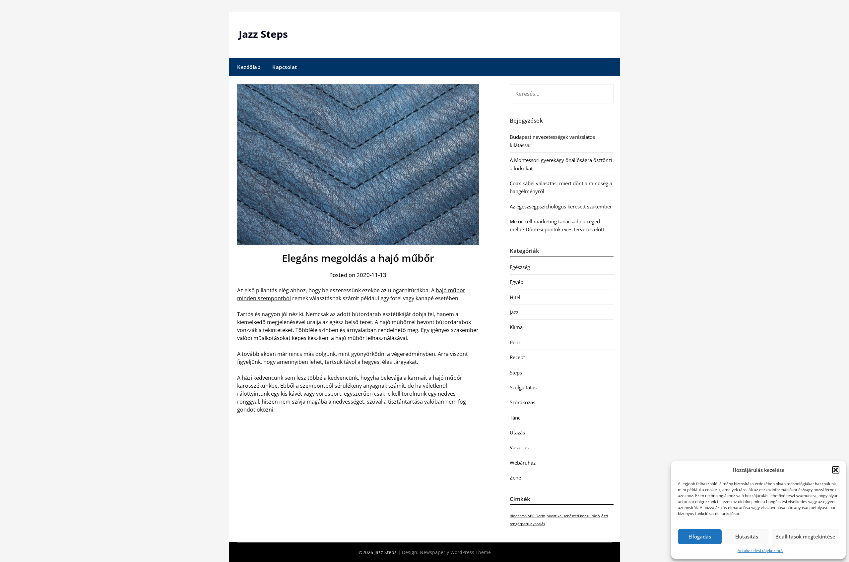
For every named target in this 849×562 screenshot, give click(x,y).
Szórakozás (522, 402)
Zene (515, 477)
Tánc (515, 417)
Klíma (516, 327)
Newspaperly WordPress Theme (455, 552)
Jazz (514, 312)
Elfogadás (699, 536)
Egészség (520, 267)
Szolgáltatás (523, 387)
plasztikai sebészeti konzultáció (573, 516)
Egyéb (516, 282)
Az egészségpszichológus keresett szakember (561, 206)
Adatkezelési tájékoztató (760, 550)
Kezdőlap (248, 67)
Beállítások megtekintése (805, 536)
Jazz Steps (263, 34)
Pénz (515, 342)
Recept (517, 357)
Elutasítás (746, 536)
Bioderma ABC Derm (527, 516)
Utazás (517, 432)
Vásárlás (519, 447)
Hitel (515, 297)
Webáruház (523, 462)
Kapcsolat (284, 67)
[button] (835, 470)
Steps (516, 372)
